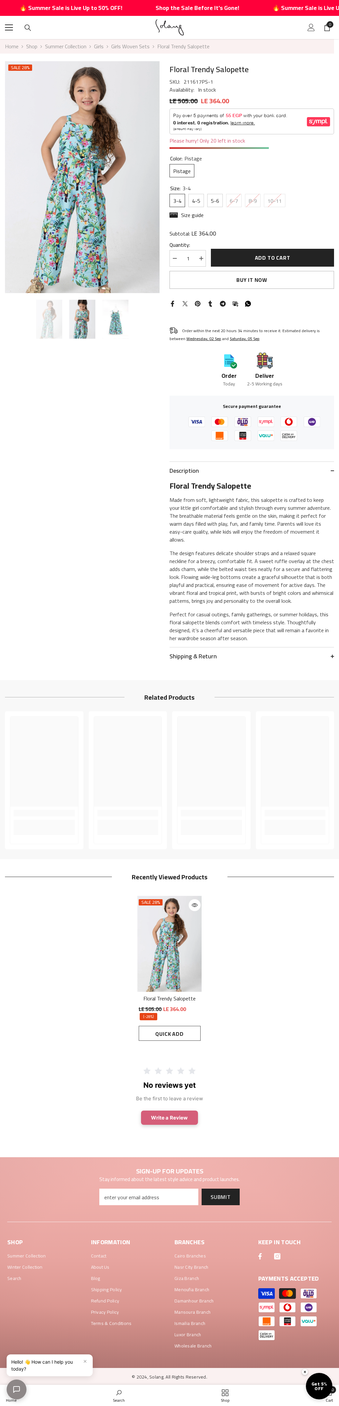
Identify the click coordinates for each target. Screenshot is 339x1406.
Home (12, 46)
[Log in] (311, 27)
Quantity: (180, 245)
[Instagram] (277, 1256)
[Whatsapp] (248, 303)
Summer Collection (65, 46)
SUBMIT (221, 1197)
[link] (44, 813)
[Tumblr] (210, 303)
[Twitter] (185, 303)
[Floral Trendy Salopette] (169, 944)
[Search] (28, 28)
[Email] (235, 303)
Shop (31, 46)
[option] (82, 177)
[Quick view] (195, 905)
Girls (99, 46)
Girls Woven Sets (130, 46)
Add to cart (272, 258)
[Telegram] (223, 303)
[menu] (9, 27)
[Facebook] (172, 303)
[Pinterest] (198, 303)
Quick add (169, 1034)
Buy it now (251, 280)
